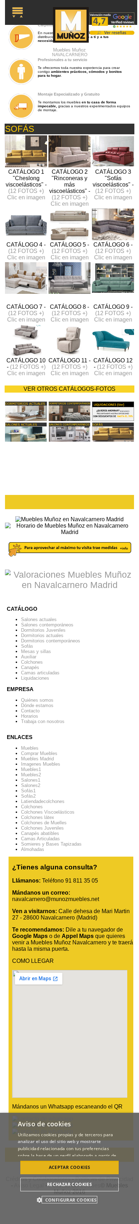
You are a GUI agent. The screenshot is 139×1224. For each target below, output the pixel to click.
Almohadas (32, 849)
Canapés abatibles (40, 833)
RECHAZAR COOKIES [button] (69, 1184)
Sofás (27, 646)
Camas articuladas (40, 672)
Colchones (32, 662)
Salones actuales (39, 619)
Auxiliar (28, 656)
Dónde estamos (37, 705)
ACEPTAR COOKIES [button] (70, 1167)
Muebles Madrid (37, 758)
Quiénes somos (37, 700)
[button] (69, 1199)
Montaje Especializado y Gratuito (69, 94)
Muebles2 (31, 774)
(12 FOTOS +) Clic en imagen (26, 194)
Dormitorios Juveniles (43, 630)
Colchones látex (37, 817)
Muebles (29, 748)
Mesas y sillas (36, 651)
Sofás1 (28, 790)
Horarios (29, 716)
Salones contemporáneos (47, 624)
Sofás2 (28, 796)
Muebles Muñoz (69, 52)
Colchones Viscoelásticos (47, 812)
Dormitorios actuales (42, 635)
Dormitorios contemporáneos (50, 640)
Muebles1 (31, 769)
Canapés (30, 667)
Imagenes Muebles (40, 764)
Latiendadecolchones (43, 801)
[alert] (69, 1168)
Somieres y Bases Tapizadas (51, 844)
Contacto (30, 710)
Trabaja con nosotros (43, 721)
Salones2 (30, 785)
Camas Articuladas (40, 838)
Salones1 (30, 780)
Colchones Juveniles (42, 828)
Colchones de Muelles (44, 822)
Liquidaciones (35, 678)
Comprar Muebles (39, 753)
